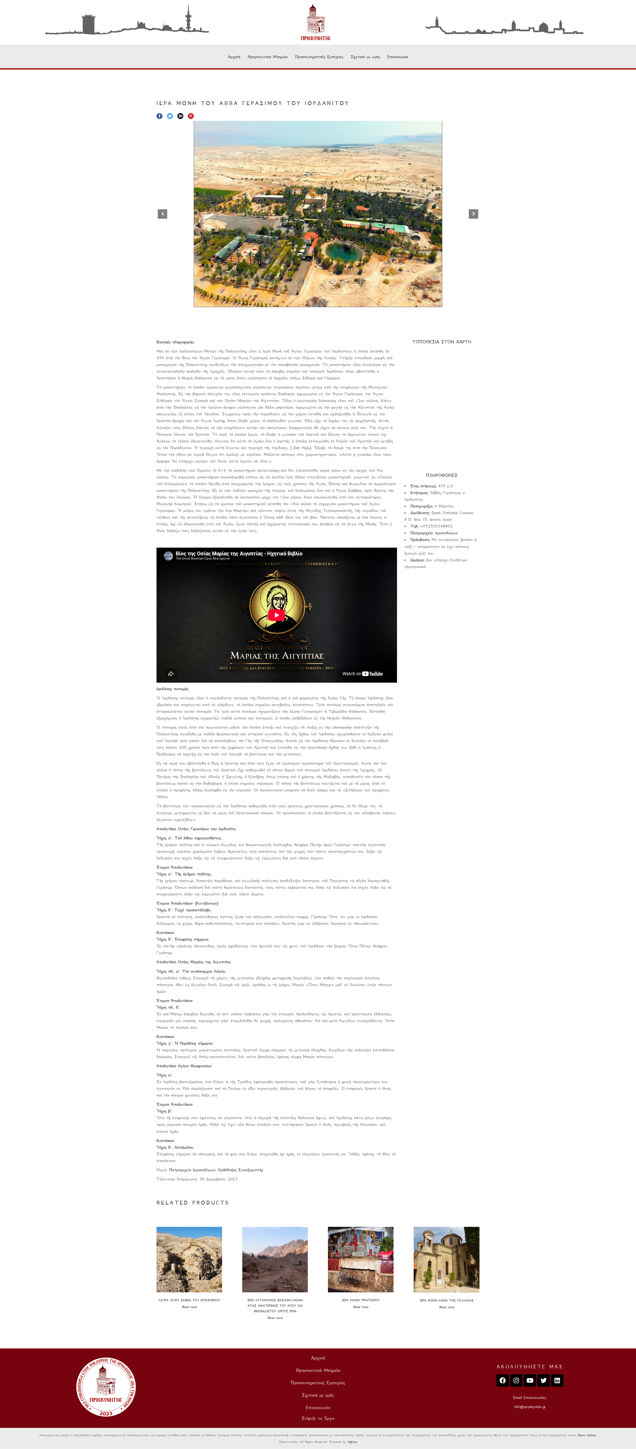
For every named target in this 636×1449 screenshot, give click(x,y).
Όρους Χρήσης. (587, 1435)
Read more (189, 1307)
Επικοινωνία (397, 56)
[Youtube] (530, 1380)
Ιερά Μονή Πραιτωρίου (361, 1300)
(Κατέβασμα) (206, 903)
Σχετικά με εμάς (365, 56)
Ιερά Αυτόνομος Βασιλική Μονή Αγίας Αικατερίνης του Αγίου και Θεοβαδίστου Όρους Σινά (275, 1305)
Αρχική (234, 56)
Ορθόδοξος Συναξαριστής (240, 1169)
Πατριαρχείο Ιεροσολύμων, (193, 1169)
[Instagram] (516, 1380)
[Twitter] (543, 1380)
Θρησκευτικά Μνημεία (268, 56)
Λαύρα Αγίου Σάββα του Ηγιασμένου (189, 1300)
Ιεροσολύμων (446, 532)
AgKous (352, 1442)
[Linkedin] (557, 1380)
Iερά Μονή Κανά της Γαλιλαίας (447, 1300)
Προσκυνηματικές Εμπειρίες (319, 56)
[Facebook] (502, 1380)
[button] (473, 214)
